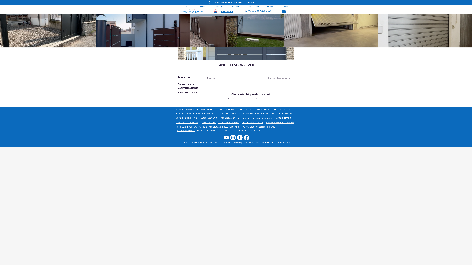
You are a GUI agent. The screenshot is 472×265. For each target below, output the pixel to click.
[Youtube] (226, 137)
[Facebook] (246, 137)
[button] (284, 11)
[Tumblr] (240, 137)
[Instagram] (233, 137)
